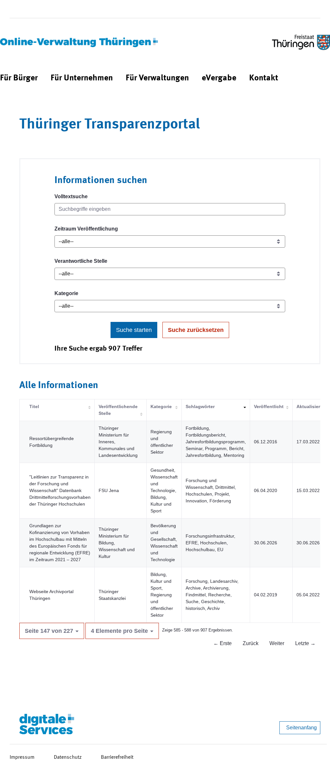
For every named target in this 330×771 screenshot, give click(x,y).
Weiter (276, 643)
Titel (34, 406)
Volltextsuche (71, 196)
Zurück (250, 643)
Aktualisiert (309, 406)
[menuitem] (19, 78)
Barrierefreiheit (117, 757)
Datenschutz (68, 757)
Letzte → (305, 643)
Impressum (22, 757)
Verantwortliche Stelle (80, 261)
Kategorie (66, 293)
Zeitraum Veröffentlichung (86, 228)
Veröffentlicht (269, 406)
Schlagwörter (200, 406)
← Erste (222, 643)
